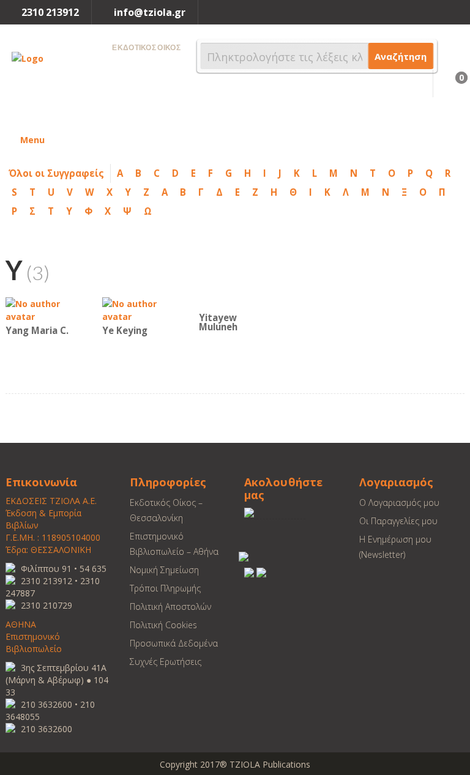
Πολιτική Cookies (163, 625)
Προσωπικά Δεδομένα (174, 643)
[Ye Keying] (139, 309)
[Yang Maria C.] (42, 309)
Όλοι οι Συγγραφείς (56, 173)
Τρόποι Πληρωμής (165, 588)
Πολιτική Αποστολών (170, 606)
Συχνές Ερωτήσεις (165, 661)
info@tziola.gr (149, 12)
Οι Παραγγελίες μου (398, 521)
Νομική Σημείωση (164, 570)
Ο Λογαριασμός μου (399, 502)
